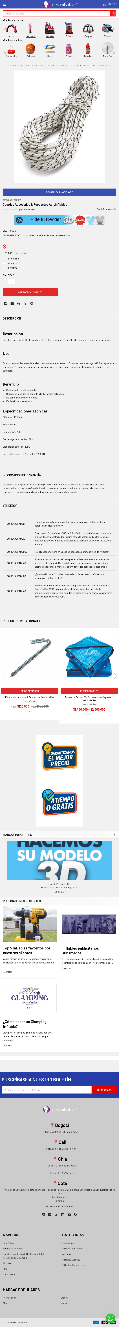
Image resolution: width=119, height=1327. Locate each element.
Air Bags (66, 1254)
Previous (5, 30)
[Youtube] (69, 1214)
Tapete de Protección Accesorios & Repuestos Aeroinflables (89, 699)
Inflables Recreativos (73, 1265)
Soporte (7, 1263)
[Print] (18, 303)
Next (114, 30)
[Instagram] (43, 1214)
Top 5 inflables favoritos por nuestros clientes (26, 950)
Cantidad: (9, 275)
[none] (59, 126)
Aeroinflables (10, 1297)
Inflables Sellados (71, 1259)
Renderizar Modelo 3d (59, 192)
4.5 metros (13, 258)
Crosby (64, 1297)
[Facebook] (5, 303)
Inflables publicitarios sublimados (80, 950)
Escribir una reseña (106, 209)
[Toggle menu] (4, 4)
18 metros (12, 267)
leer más (7, 971)
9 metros (12, 263)
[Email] (12, 303)
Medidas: (15, 252)
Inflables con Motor (72, 1248)
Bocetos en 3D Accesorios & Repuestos (59, 887)
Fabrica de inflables (13, 1248)
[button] (59, 220)
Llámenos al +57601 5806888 (59, 1206)
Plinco (6, 1303)
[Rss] (76, 1214)
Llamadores (68, 1242)
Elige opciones (30, 691)
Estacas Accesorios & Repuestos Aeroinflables (29, 697)
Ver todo (65, 1303)
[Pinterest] (31, 303)
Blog (5, 1268)
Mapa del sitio (10, 1274)
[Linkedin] (63, 1214)
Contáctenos (9, 1242)
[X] (25, 303)
